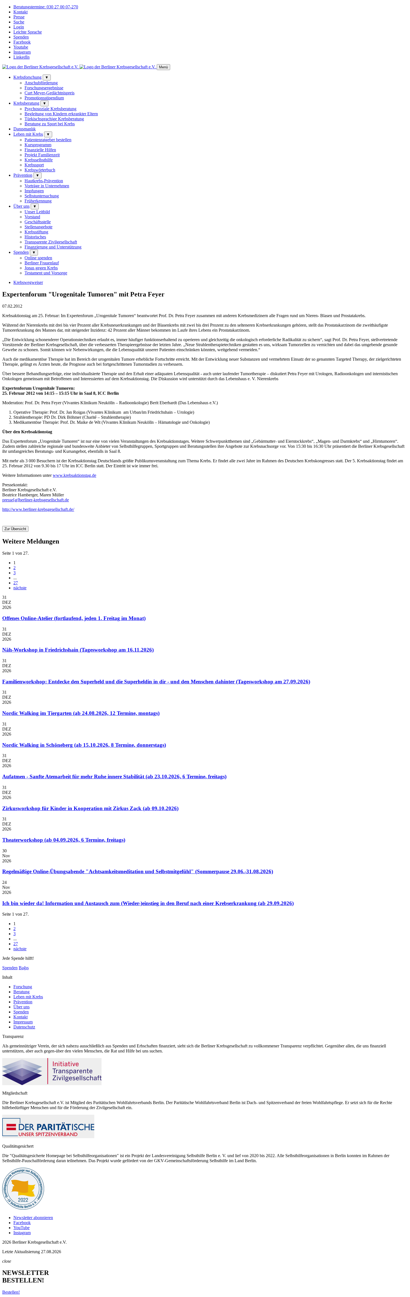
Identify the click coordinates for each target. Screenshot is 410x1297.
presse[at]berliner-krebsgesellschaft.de (35, 499)
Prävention (22, 175)
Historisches (35, 236)
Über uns (21, 206)
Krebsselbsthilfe (39, 159)
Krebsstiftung (36, 231)
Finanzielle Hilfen (40, 149)
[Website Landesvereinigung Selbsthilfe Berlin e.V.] (23, 1208)
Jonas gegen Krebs (41, 267)
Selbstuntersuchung (42, 195)
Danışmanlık (24, 128)
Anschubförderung (41, 82)
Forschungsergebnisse (44, 87)
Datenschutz (24, 1027)
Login (18, 27)
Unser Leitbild (37, 211)
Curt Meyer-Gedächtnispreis (49, 92)
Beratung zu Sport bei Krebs (50, 123)
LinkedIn (21, 57)
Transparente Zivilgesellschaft (51, 242)
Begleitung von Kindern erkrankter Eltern (61, 113)
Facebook (22, 42)
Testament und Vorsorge (46, 273)
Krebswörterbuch (40, 169)
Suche (18, 22)
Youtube (20, 47)
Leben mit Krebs (28, 134)
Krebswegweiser (28, 282)
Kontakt (20, 11)
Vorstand (32, 216)
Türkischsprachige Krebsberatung (54, 118)
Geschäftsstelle (38, 221)
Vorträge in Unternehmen (47, 185)
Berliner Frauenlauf (42, 262)
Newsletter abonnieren (33, 1217)
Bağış (24, 967)
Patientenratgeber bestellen (48, 139)
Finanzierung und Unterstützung (53, 247)
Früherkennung (38, 200)
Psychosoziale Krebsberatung (50, 108)
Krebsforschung (27, 77)
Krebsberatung (26, 103)
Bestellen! (11, 1292)
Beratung (21, 991)
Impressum (23, 1022)
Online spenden (38, 257)
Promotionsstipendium (44, 97)
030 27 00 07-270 (45, 6)
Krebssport (34, 164)
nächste (19, 587)
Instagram (22, 52)
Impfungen (34, 190)
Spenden (21, 37)
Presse (19, 17)
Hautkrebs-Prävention (44, 180)
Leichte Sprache (27, 32)
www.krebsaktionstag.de (74, 475)
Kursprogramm (38, 144)
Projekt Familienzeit (42, 154)
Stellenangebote (38, 226)
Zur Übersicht (15, 529)
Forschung (22, 986)
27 (15, 582)
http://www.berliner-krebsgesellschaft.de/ (38, 509)
